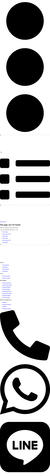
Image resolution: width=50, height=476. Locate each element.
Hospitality (4, 302)
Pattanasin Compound (6, 304)
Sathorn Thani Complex (7, 285)
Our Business (5, 267)
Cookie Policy (5, 236)
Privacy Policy (5, 231)
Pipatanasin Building (6, 287)
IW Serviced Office (6, 289)
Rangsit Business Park (6, 282)
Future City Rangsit (6, 276)
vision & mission (5, 264)
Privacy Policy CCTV (6, 233)
